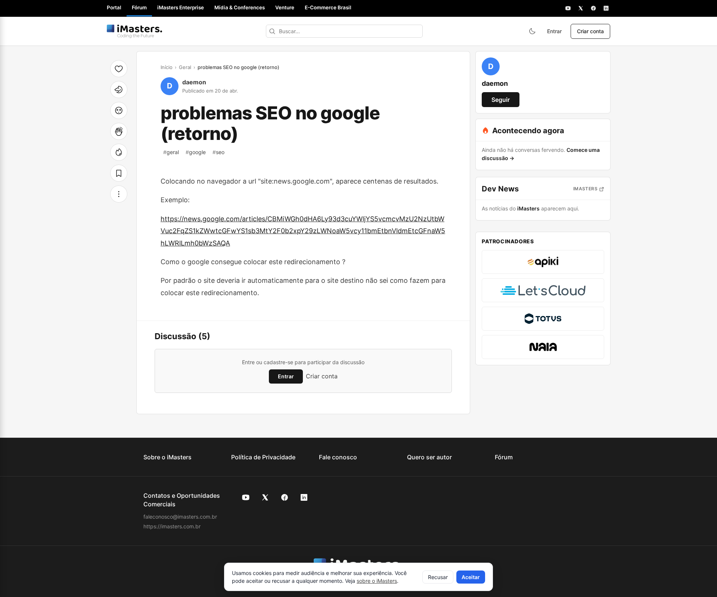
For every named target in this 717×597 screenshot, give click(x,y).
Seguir (500, 99)
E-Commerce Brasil (328, 7)
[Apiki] (543, 262)
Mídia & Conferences (239, 7)
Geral (185, 67)
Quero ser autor (429, 457)
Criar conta (590, 31)
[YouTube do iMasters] (246, 497)
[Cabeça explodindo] (119, 110)
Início (167, 67)
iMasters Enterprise (180, 7)
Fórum (139, 7)
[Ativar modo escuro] (532, 31)
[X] (581, 8)
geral (171, 152)
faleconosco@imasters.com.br (180, 516)
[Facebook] (593, 8)
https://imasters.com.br (172, 526)
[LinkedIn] (606, 8)
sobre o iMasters (377, 581)
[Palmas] (119, 131)
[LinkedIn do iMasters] (304, 497)
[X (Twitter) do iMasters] (265, 497)
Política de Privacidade (263, 457)
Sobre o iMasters (167, 457)
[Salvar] (119, 173)
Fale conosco (338, 457)
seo (218, 152)
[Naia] (543, 347)
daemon (194, 82)
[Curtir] (119, 68)
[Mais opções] (119, 194)
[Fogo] (119, 152)
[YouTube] (568, 8)
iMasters (585, 188)
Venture (284, 7)
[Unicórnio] (119, 89)
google (196, 152)
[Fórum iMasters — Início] (134, 31)
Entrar (554, 31)
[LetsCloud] (543, 290)
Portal (114, 7)
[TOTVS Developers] (543, 319)
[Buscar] (272, 31)
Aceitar (471, 577)
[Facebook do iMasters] (285, 497)
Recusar (438, 577)
